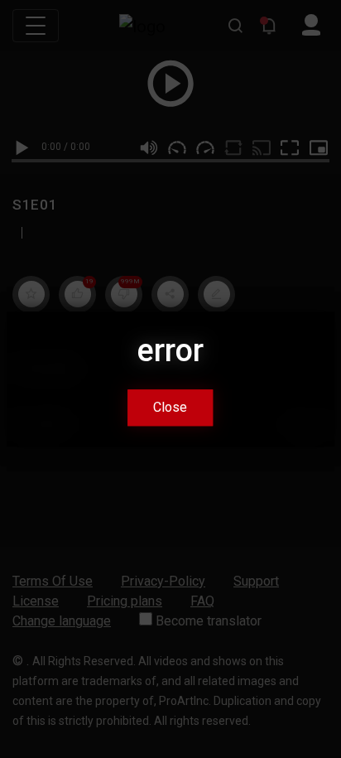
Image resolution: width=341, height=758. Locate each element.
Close (170, 407)
